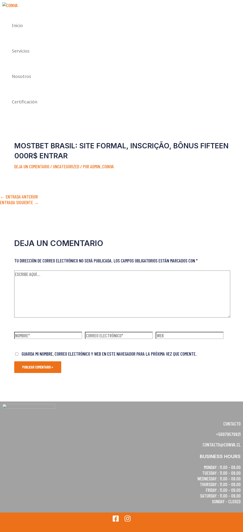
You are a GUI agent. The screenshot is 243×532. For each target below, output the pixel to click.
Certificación (24, 102)
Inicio (17, 25)
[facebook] (116, 520)
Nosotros (21, 76)
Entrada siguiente (19, 202)
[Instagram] (127, 520)
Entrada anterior (19, 196)
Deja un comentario (31, 166)
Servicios (20, 51)
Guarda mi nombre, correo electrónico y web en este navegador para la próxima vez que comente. (109, 354)
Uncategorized (66, 166)
